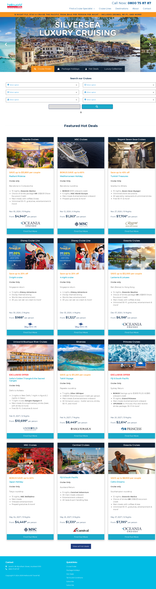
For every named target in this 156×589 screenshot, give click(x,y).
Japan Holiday (16, 482)
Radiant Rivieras (17, 176)
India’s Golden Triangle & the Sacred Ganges (26, 379)
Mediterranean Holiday (71, 176)
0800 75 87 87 (139, 3)
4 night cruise (66, 277)
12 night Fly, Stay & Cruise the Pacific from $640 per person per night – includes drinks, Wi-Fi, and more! (78, 14)
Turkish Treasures (119, 176)
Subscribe (70, 585)
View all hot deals (81, 546)
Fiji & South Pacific (120, 378)
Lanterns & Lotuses (120, 277)
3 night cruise (16, 277)
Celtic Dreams (118, 482)
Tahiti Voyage (66, 378)
